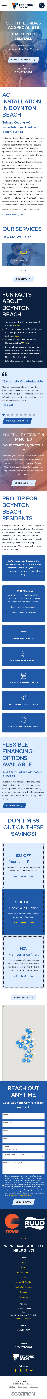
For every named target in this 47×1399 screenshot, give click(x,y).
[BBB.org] (26, 1370)
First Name (7, 1115)
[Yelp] (21, 1370)
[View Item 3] (12, 415)
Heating (23, 1277)
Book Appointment (21, 59)
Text (15, 876)
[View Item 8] (34, 415)
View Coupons (21, 997)
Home (23, 1262)
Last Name (7, 1123)
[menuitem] (12, 1386)
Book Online (21, 483)
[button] (29, 1060)
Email (23, 876)
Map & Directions (23, 1318)
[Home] (22, 5)
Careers (23, 1292)
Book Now (21, 279)
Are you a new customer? (13, 1155)
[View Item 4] (17, 415)
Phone (5, 1131)
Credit (18, 325)
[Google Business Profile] (31, 1370)
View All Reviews (15, 421)
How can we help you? (12, 1163)
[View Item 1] (3, 415)
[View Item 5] (21, 415)
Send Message (23, 1202)
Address (6, 1147)
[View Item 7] (30, 415)
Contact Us (23, 1297)
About (23, 1267)
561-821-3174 (23, 72)
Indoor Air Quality (23, 1282)
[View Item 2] (8, 415)
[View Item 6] (25, 415)
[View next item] (25, 271)
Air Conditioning (23, 1272)
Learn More (12, 805)
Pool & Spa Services (23, 1287)
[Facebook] (15, 1370)
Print (32, 876)
